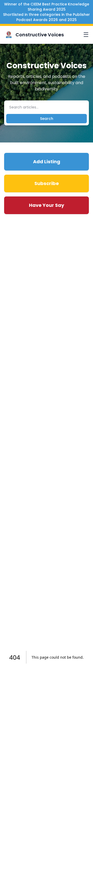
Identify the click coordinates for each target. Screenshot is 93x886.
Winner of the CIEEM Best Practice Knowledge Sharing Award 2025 (46, 7)
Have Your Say (46, 205)
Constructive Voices (40, 34)
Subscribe (46, 183)
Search (46, 118)
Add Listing (46, 161)
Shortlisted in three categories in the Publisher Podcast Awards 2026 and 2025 (46, 17)
